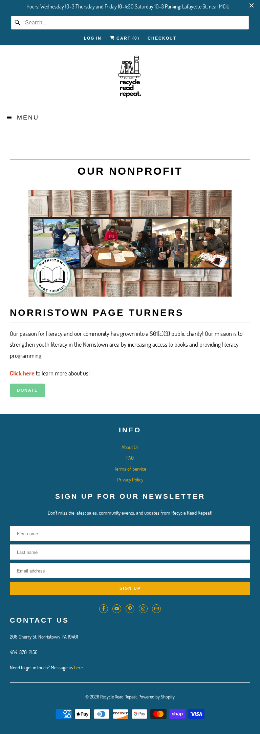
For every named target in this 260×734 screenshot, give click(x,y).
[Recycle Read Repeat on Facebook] (103, 608)
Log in (93, 38)
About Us (130, 447)
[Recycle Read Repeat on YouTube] (116, 608)
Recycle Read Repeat (118, 696)
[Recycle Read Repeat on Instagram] (143, 608)
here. (79, 667)
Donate (27, 390)
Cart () (127, 38)
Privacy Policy (130, 479)
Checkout (162, 38)
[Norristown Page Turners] (130, 294)
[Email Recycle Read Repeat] (156, 608)
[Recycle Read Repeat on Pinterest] (130, 608)
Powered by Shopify (156, 696)
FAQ (130, 457)
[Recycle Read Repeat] (130, 79)
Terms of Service (130, 468)
